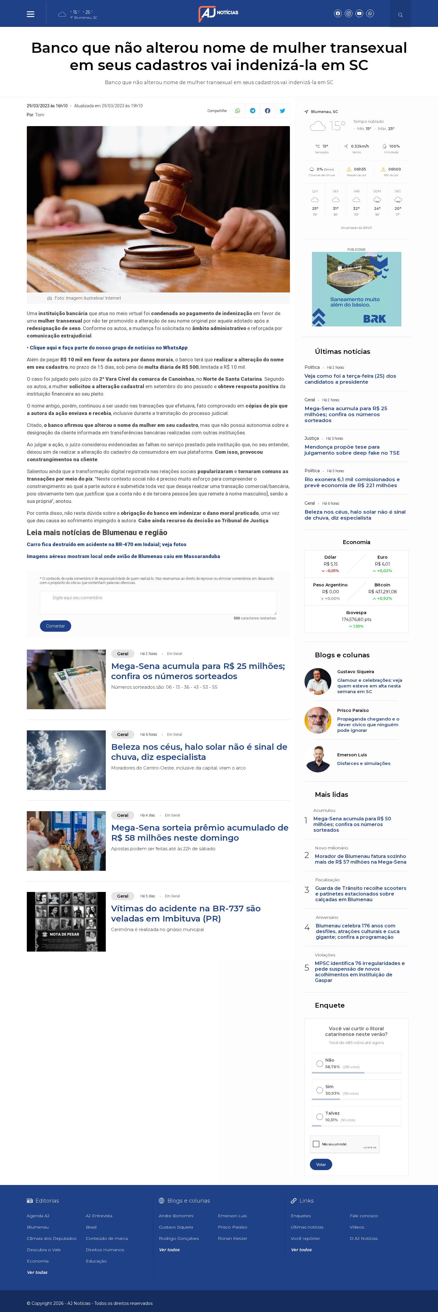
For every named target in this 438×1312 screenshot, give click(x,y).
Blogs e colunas (342, 655)
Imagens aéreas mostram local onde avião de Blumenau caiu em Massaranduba (123, 556)
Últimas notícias (342, 352)
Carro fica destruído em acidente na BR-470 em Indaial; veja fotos (107, 544)
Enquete (330, 1005)
